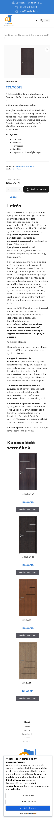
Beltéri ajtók (21, 35)
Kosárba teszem (38, 189)
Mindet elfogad (27, 808)
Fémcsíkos (16, 169)
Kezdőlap (8, 35)
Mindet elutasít (28, 801)
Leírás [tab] (13, 197)
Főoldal (27, 727)
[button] (47, 49)
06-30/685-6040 (28, 7)
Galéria (27, 738)
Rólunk (27, 730)
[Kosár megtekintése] (36, 20)
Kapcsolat (27, 741)
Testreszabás (28, 795)
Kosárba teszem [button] (28, 509)
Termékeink (27, 734)
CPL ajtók (33, 35)
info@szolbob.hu (29, 11)
